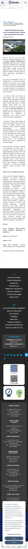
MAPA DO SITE (14, 297)
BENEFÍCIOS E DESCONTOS (14, 289)
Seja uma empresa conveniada (14, 308)
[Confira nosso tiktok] (5, 358)
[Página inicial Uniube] (14, 2)
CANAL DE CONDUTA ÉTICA (14, 328)
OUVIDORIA (14, 316)
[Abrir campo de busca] (25, 2)
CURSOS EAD (14, 283)
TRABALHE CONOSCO (14, 322)
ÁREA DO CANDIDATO (14, 291)
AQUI (23, 251)
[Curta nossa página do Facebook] (5, 355)
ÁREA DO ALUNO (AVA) (14, 311)
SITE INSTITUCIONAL (14, 277)
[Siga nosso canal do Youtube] (18, 355)
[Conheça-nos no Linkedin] (14, 355)
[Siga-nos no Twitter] (8, 355)
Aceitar (14, 538)
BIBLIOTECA (14, 319)
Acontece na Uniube (8, 23)
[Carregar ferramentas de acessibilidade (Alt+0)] (26, 355)
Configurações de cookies (14, 534)
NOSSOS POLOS (14, 286)
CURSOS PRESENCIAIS (14, 280)
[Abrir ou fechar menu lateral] (2, 3)
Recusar (14, 542)
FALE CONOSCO (14, 314)
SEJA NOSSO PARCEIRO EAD (14, 325)
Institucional (11, 22)
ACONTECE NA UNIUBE (14, 294)
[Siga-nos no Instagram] (11, 355)
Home (4, 22)
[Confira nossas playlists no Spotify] (21, 355)
